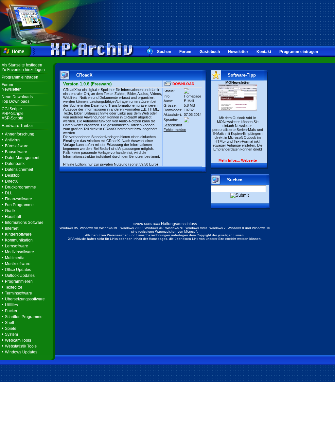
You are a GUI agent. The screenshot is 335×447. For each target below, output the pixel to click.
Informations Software (24, 222)
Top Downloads (15, 101)
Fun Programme (19, 205)
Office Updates (18, 269)
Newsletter (238, 51)
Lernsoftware (16, 246)
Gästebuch (210, 51)
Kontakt (263, 51)
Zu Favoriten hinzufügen (23, 69)
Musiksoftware (17, 263)
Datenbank (15, 163)
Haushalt (13, 216)
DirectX (11, 181)
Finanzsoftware (18, 199)
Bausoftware (16, 152)
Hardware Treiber (17, 125)
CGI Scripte (12, 109)
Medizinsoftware (19, 252)
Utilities (11, 305)
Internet (11, 228)
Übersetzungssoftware (25, 299)
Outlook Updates (20, 275)
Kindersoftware (18, 234)
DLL (8, 193)
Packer (11, 311)
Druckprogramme (20, 187)
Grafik (10, 210)
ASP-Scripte (12, 118)
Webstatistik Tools (21, 346)
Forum (185, 51)
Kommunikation (19, 240)
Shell (9, 322)
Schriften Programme (24, 316)
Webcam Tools (18, 340)
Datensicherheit (19, 169)
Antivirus (12, 140)
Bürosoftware (16, 146)
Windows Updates (21, 352)
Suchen (164, 51)
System (11, 334)
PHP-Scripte (13, 113)
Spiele (10, 328)
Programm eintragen (298, 51)
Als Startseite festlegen (22, 65)
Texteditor (13, 287)
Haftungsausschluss (179, 224)
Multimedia (15, 258)
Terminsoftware (18, 293)
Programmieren (19, 281)
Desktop (12, 175)
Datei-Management (22, 157)
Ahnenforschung (19, 134)
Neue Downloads (17, 97)
